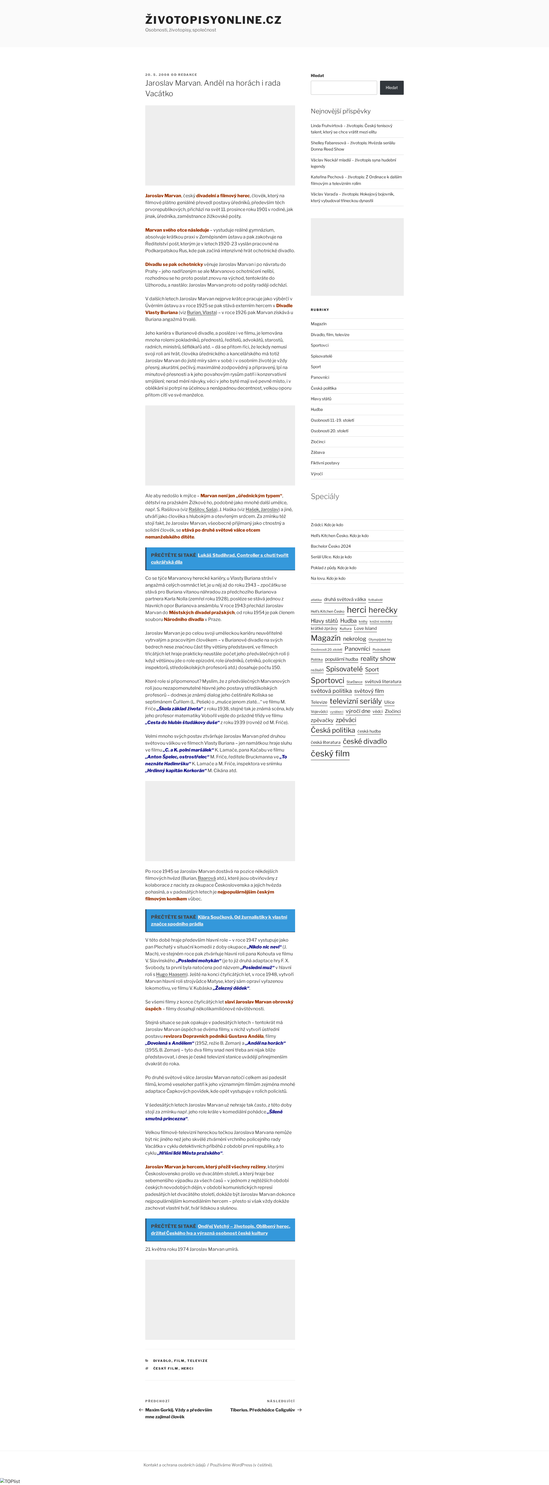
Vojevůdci (319, 711)
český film (166, 1368)
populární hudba (341, 659)
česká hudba (369, 731)
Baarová (207, 878)
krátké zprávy (324, 628)
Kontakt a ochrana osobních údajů (175, 1464)
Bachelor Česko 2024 (331, 546)
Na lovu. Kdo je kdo (328, 578)
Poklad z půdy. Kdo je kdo (333, 567)
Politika (317, 659)
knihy (363, 621)
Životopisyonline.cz (213, 20)
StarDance (355, 682)
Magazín (319, 323)
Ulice (389, 702)
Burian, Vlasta (201, 312)
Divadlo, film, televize (180, 1361)
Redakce (187, 75)
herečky (383, 610)
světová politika (331, 690)
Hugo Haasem (171, 974)
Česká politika (324, 388)
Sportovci (320, 345)
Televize (319, 702)
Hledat (317, 75)
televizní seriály (356, 701)
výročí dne (358, 711)
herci (187, 1368)
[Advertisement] (220, 145)
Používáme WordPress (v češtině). (241, 1464)
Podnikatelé (381, 650)
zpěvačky (322, 720)
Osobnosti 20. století (329, 430)
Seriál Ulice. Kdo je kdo (331, 556)
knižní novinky (381, 622)
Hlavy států (321, 398)
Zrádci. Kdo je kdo (327, 524)
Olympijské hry (380, 640)
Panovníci (320, 377)
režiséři (317, 670)
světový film (369, 691)
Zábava (318, 452)
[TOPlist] (10, 1481)
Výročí (317, 473)
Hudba (317, 409)
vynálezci (336, 712)
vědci (378, 711)
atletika (316, 600)
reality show (378, 658)
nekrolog (354, 638)
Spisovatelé (321, 356)
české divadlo (365, 741)
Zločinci (318, 441)
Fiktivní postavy (325, 462)
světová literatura (383, 681)
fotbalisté (375, 600)
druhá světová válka (345, 599)
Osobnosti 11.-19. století (332, 420)
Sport (316, 366)
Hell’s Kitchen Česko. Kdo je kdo (340, 535)
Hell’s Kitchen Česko (328, 611)
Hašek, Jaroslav (262, 509)
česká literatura (326, 742)
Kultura (346, 628)
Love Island (365, 628)
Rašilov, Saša (202, 509)
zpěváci (346, 719)
